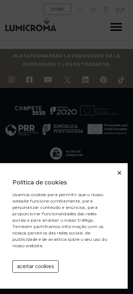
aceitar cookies (35, 266)
